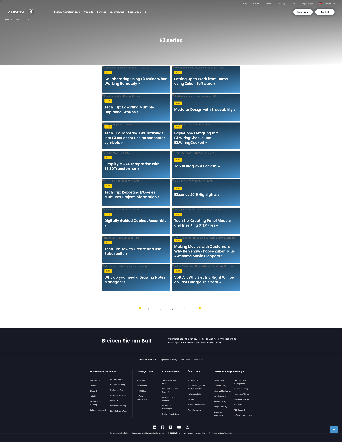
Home (7, 19)
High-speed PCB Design (169, 359)
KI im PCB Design (221, 385)
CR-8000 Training (241, 389)
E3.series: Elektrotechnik (103, 371)
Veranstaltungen (194, 410)
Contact (325, 12)
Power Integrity (220, 401)
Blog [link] (108, 72)
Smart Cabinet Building (96, 403)
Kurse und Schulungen (167, 407)
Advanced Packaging (222, 391)
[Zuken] (29, 12)
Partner (191, 399)
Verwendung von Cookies (194, 433)
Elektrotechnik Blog (118, 405)
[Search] (145, 12)
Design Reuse (198, 359)
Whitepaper (142, 385)
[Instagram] (187, 427)
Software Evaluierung (142, 397)
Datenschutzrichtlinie (119, 433)
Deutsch (328, 3)
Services (101, 12)
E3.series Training (117, 384)
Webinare (114, 400)
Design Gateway (220, 406)
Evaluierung (303, 12)
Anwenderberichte (118, 395)
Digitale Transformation (67, 12)
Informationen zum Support (170, 390)
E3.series (17, 19)
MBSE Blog (141, 391)
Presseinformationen (196, 404)
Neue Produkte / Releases (169, 398)
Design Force (219, 380)
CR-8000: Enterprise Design (229, 371)
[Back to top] (334, 429)
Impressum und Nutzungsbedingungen (148, 433)
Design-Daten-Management (240, 382)
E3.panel (93, 391)
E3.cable (93, 385)
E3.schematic (95, 380)
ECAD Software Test (118, 411)
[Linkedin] (155, 427)
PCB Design (185, 359)
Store (294, 3)
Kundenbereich (170, 371)
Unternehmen (117, 12)
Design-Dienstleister (170, 414)
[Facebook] (163, 427)
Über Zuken (194, 371)
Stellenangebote (194, 394)
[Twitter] (171, 427)
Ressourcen (134, 12)
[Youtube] (179, 427)
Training (281, 3)
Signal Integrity (220, 396)
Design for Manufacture (219, 413)
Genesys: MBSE (145, 371)
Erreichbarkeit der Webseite (220, 433)
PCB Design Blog (240, 410)
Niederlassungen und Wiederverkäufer (196, 387)
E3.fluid (93, 396)
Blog (245, 3)
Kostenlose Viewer (117, 390)
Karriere (256, 3)
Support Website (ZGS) (169, 382)
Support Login (308, 3)
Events (269, 3)
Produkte (88, 12)
